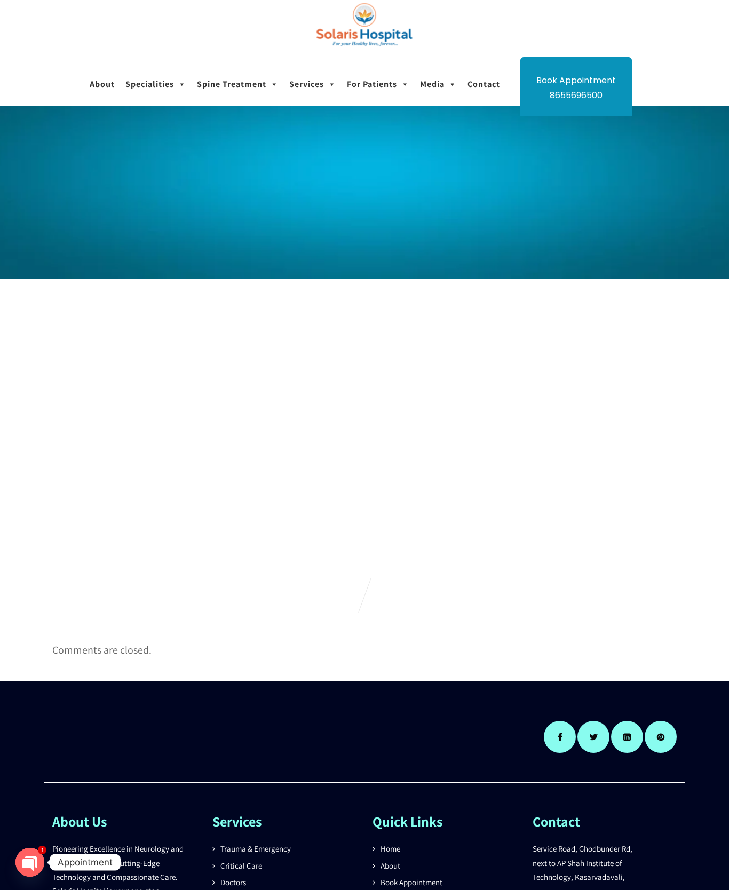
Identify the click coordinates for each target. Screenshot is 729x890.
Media (432, 84)
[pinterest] (661, 737)
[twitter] (593, 737)
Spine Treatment (231, 84)
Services (306, 84)
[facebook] (560, 737)
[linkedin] (627, 737)
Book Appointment (411, 882)
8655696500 (576, 95)
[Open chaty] (29, 862)
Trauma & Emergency (255, 849)
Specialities (149, 84)
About (102, 84)
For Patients (372, 84)
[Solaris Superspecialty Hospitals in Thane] (364, 49)
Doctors (233, 882)
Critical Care (241, 866)
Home (390, 849)
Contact (483, 84)
